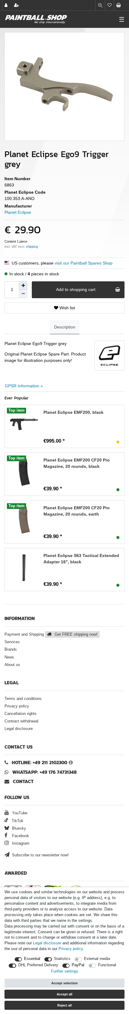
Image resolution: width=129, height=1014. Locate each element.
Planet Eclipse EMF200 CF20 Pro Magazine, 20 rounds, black (77, 463)
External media (97, 959)
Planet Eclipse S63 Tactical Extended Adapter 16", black (81, 558)
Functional (107, 965)
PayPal (78, 965)
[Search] (100, 5)
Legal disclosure (18, 729)
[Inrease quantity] (23, 285)
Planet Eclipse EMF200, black (74, 412)
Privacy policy (16, 706)
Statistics (62, 959)
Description (64, 327)
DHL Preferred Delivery (38, 965)
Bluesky (18, 828)
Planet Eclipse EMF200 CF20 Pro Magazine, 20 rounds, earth (77, 510)
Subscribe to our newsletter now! (40, 855)
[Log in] (6, 5)
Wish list (66, 307)
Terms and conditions (23, 699)
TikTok (16, 821)
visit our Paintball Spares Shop (83, 263)
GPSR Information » (24, 385)
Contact (22, 781)
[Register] (17, 5)
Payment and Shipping (51, 634)
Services (12, 642)
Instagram (20, 843)
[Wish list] (109, 5)
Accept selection (64, 983)
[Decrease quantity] (23, 294)
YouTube (19, 813)
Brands (10, 649)
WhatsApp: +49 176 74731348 (44, 772)
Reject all (64, 1005)
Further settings (64, 971)
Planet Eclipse (17, 212)
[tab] (65, 327)
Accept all (64, 994)
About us (12, 665)
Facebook (20, 836)
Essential (32, 959)
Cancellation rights (20, 714)
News (9, 657)
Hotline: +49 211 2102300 (39, 762)
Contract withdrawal (21, 721)
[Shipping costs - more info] (32, 246)
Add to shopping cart (75, 289)
